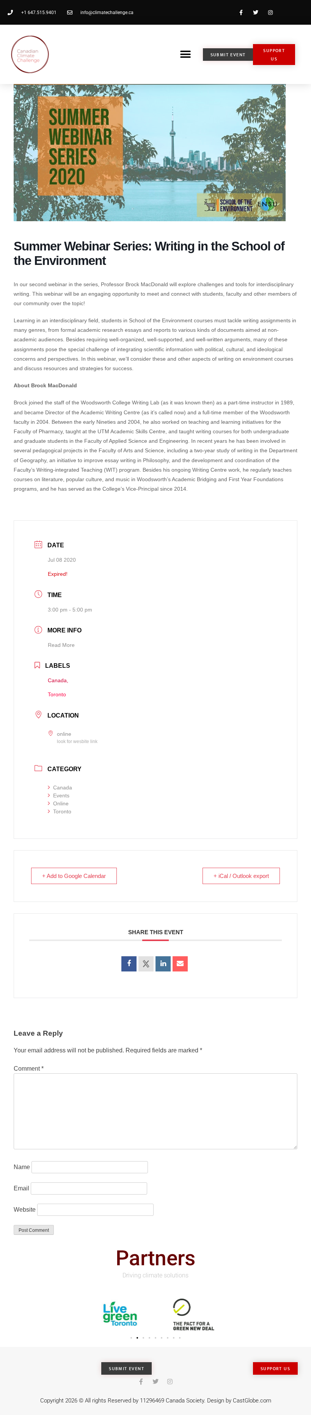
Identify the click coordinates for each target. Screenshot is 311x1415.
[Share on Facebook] (129, 963)
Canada (62, 787)
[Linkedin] (163, 963)
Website (25, 1209)
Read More (61, 645)
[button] (185, 54)
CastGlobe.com (252, 1400)
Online (61, 803)
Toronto (62, 811)
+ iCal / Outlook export (241, 876)
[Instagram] (270, 12)
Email (21, 1188)
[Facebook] (240, 12)
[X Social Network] (146, 963)
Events (61, 795)
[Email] (180, 963)
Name (22, 1167)
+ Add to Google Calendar (74, 876)
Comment (29, 1068)
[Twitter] (255, 12)
